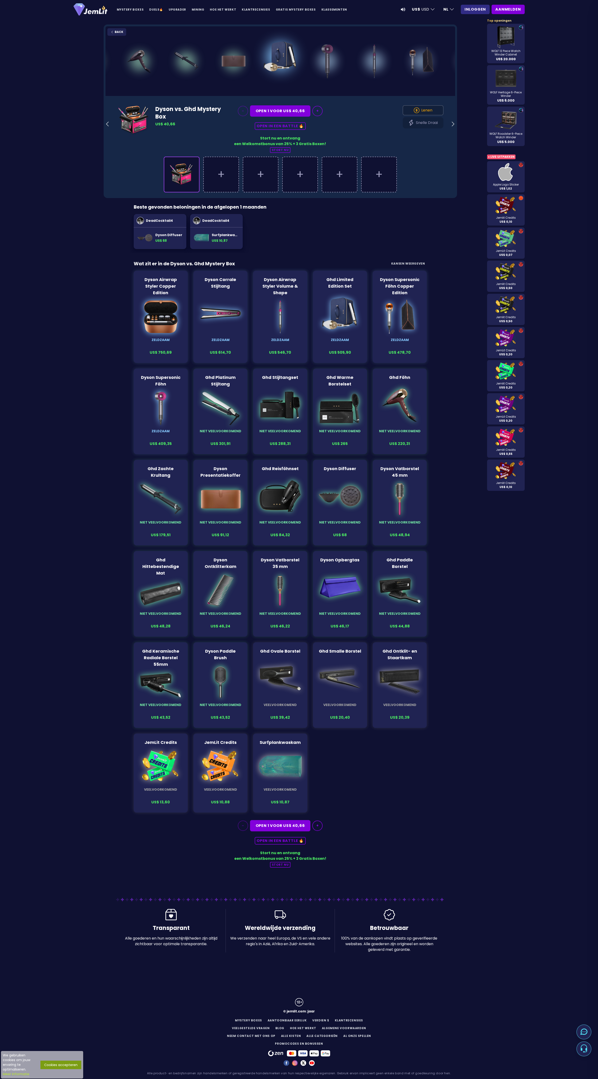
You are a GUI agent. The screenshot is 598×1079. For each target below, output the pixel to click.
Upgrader (177, 10)
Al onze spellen (357, 1036)
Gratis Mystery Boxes (296, 10)
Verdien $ (320, 1020)
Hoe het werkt (223, 10)
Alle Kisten (291, 1036)
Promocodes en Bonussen (299, 1044)
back (118, 32)
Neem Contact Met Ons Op (251, 1036)
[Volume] (403, 9)
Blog (279, 1028)
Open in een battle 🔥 (280, 126)
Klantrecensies (256, 10)
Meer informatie (16, 1074)
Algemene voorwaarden (344, 1028)
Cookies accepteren (61, 1065)
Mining (198, 10)
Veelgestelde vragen (251, 1028)
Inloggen (475, 9)
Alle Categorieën (322, 1036)
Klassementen (334, 10)
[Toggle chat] (583, 1031)
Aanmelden (508, 9)
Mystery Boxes (130, 10)
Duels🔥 (156, 10)
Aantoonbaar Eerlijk (287, 1020)
